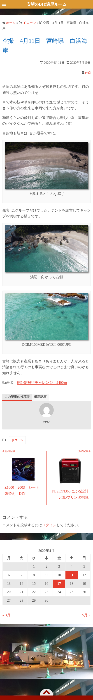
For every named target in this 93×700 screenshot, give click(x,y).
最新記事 (40, 396)
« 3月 (6, 615)
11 (71, 575)
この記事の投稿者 (17, 396)
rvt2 (88, 73)
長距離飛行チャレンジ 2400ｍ (42, 382)
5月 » (86, 615)
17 (59, 583)
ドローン (17, 440)
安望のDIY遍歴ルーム (47, 4)
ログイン (49, 525)
